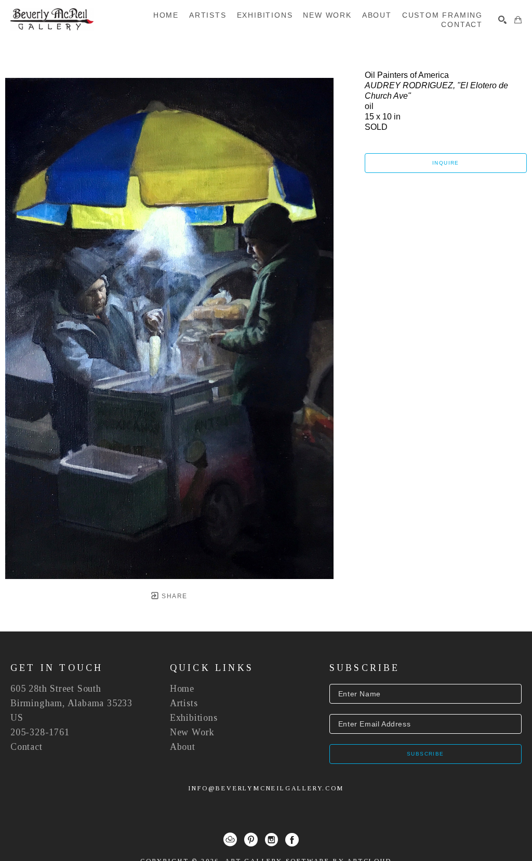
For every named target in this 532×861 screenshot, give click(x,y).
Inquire (445, 163)
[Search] (502, 20)
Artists (184, 703)
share (173, 596)
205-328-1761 (40, 732)
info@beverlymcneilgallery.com (265, 788)
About (182, 746)
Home (182, 688)
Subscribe (425, 754)
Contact (26, 746)
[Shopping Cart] (518, 20)
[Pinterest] (251, 839)
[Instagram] (271, 839)
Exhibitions (194, 717)
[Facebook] (292, 839)
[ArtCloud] (230, 839)
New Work (192, 732)
